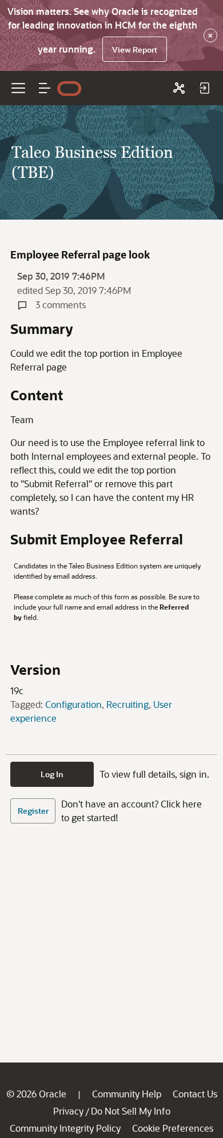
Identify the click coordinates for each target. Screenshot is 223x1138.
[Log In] (204, 88)
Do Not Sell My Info (130, 1111)
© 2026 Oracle (36, 1094)
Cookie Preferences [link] (172, 1128)
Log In (52, 774)
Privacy (68, 1111)
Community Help (126, 1094)
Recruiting (127, 704)
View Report (134, 49)
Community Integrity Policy (65, 1128)
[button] (44, 88)
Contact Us (195, 1094)
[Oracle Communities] (179, 88)
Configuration (73, 704)
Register (33, 810)
